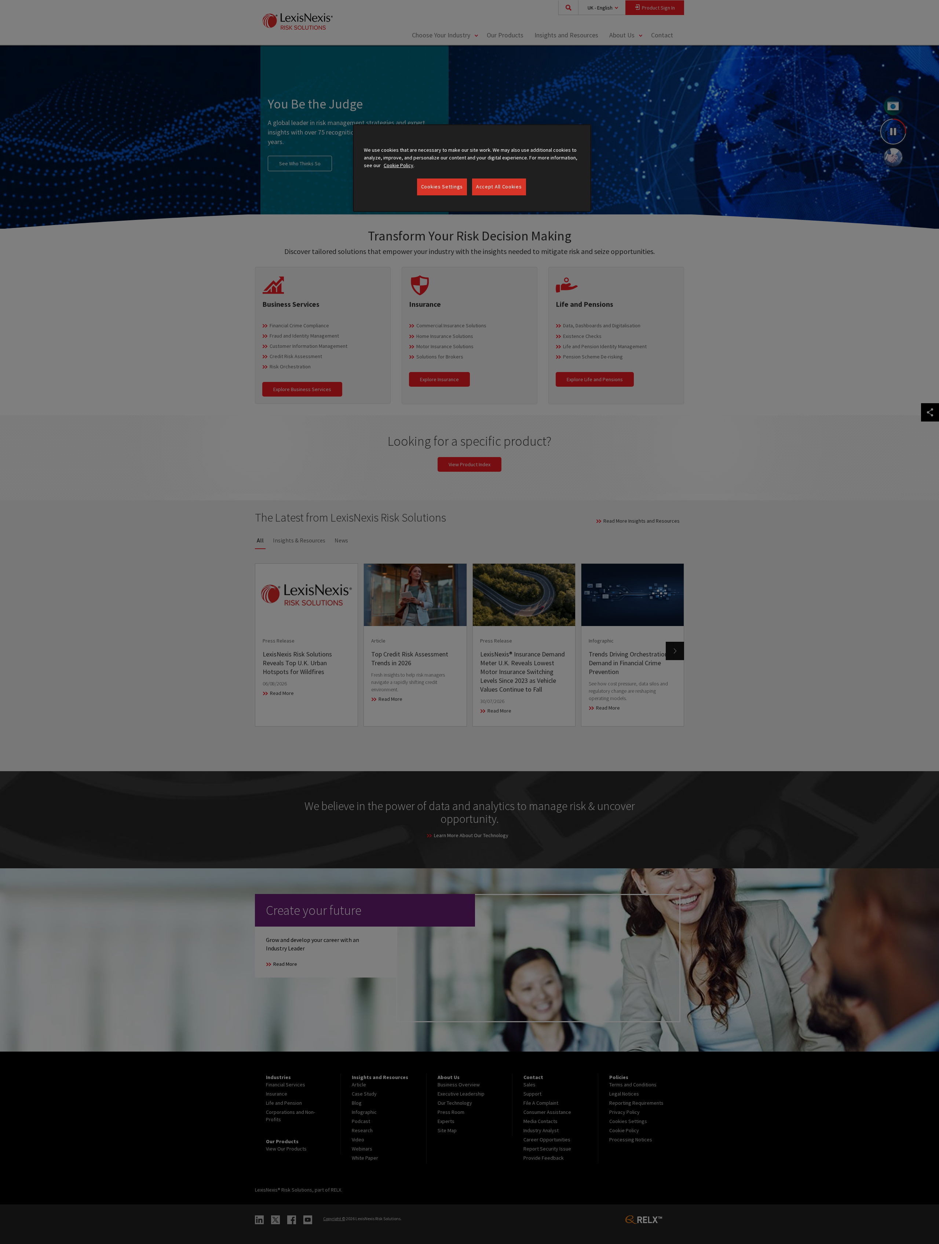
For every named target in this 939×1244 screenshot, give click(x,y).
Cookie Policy (398, 165)
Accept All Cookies (499, 186)
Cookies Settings (442, 186)
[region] (472, 168)
